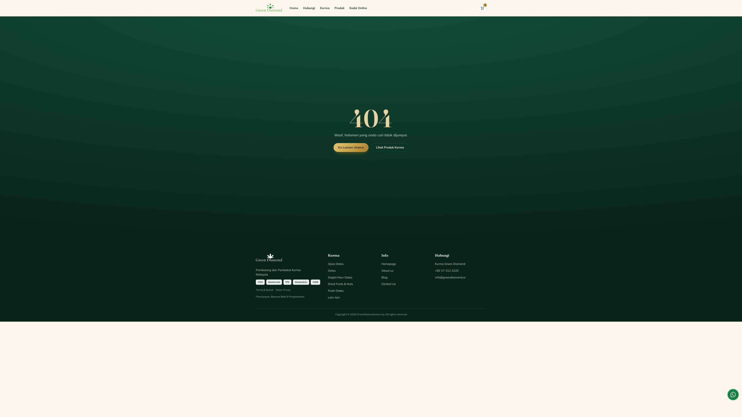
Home (294, 8)
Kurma (324, 8)
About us (387, 270)
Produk (339, 8)
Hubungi (309, 8)
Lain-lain (334, 297)
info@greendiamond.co (450, 277)
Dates (332, 270)
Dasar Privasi (283, 289)
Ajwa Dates (336, 264)
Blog (384, 277)
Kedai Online (358, 8)
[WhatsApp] (733, 394)
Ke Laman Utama (351, 147)
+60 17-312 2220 (447, 270)
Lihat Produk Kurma (390, 147)
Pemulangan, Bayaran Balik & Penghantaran (280, 296)
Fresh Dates (336, 290)
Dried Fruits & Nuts (340, 284)
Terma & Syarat (264, 289)
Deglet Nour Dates (340, 277)
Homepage (388, 264)
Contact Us (388, 284)
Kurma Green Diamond (450, 264)
